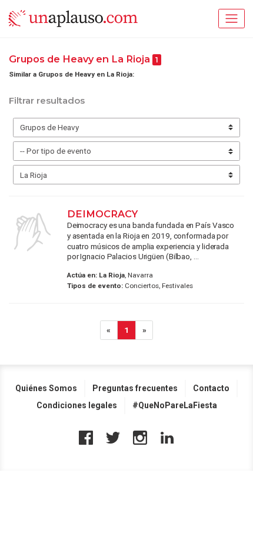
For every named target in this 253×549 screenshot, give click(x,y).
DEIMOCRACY (102, 214)
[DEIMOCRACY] (32, 232)
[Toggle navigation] (231, 18)
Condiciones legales (76, 405)
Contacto (211, 388)
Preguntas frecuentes (135, 388)
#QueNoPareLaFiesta (174, 405)
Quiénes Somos (46, 388)
